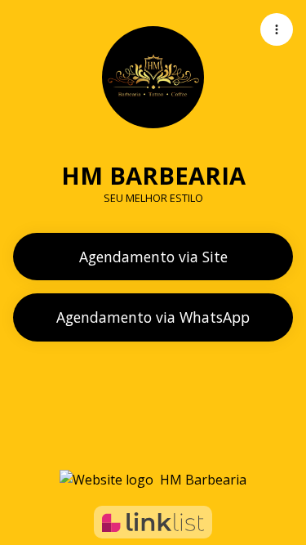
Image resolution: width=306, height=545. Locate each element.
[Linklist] (153, 522)
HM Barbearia (203, 480)
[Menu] (276, 29)
